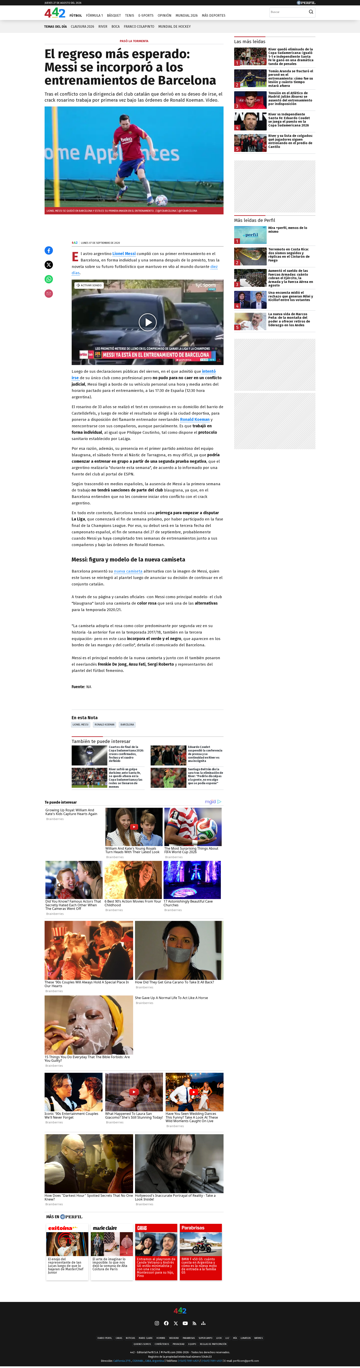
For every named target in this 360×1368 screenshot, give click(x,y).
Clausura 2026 (82, 27)
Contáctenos (162, 1344)
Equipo (192, 1344)
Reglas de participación (213, 1344)
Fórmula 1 (94, 16)
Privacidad (179, 1344)
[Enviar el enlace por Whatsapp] (49, 279)
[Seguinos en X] (176, 1323)
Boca (115, 27)
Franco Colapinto (139, 27)
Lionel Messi (80, 724)
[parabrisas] (201, 1229)
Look (219, 1338)
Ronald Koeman (195, 419)
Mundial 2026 (187, 16)
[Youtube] (185, 1324)
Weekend (174, 1338)
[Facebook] (166, 1324)
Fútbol (76, 16)
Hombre (160, 1338)
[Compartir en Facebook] (49, 250)
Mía (235, 1338)
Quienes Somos (142, 1344)
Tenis (129, 16)
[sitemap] (203, 1324)
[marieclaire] (112, 1229)
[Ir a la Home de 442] (55, 16)
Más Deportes (213, 16)
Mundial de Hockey (174, 27)
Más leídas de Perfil (254, 220)
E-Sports (146, 16)
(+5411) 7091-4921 (188, 1360)
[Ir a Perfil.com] (306, 4)
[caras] (156, 1229)
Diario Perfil (105, 1338)
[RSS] (194, 1324)
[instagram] (157, 1323)
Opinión (164, 16)
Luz (227, 1338)
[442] (180, 1310)
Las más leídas (249, 41)
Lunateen (246, 1338)
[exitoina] (67, 1229)
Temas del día (55, 27)
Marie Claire (146, 1338)
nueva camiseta (128, 571)
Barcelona (127, 724)
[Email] (49, 293)
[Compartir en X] (49, 265)
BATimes (258, 1338)
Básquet (114, 16)
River (102, 27)
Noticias (130, 1338)
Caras (119, 1338)
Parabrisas (189, 1338)
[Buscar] (311, 12)
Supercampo (205, 1338)
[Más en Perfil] (70, 1217)
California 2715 (122, 1360)
